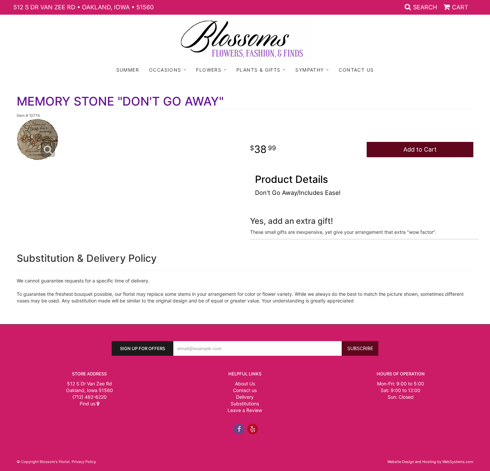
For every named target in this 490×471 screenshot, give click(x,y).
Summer (127, 70)
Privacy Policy (84, 461)
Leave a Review (245, 410)
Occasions (165, 70)
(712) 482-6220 (89, 397)
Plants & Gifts (258, 70)
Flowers (208, 70)
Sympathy (309, 70)
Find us (88, 403)
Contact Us (356, 70)
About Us (245, 383)
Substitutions (245, 403)
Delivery (245, 397)
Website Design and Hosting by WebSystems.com (430, 461)
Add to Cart (420, 149)
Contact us (245, 390)
